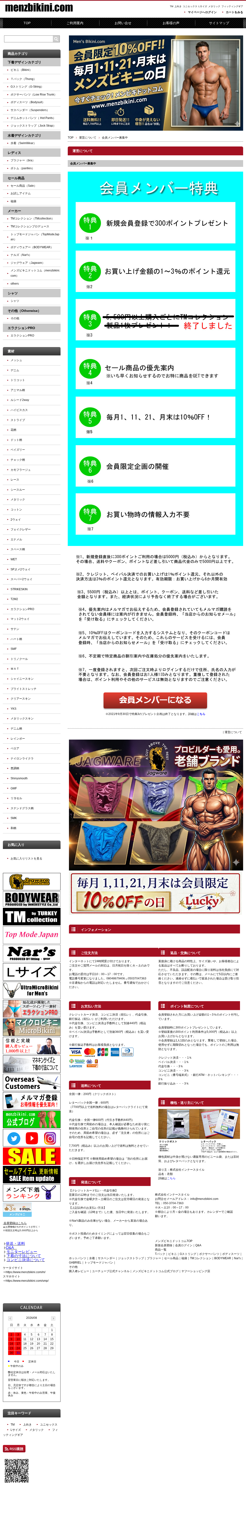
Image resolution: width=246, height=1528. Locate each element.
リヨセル (16, 798)
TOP (27, 23)
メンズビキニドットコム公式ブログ (155, 1271)
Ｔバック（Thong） (23, 79)
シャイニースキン (22, 678)
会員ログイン (183, 1245)
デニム (15, 370)
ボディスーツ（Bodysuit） (28, 102)
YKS (13, 708)
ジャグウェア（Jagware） (28, 262)
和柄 (13, 828)
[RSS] (14, 1450)
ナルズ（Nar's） (21, 255)
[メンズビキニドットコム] (39, 14)
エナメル (16, 539)
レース (15, 479)
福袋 (184, 1258)
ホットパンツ (77, 1258)
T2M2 (14, 599)
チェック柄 (18, 459)
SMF (14, 649)
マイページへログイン (202, 12)
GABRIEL (75, 1262)
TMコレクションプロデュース (30, 226)
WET (14, 559)
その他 (15, 318)
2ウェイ (16, 519)
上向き (178, 6)
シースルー (18, 489)
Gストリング (188, 1254)
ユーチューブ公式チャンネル (110, 1271)
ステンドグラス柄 (22, 808)
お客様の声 (171, 23)
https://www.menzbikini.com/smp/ (27, 1280)
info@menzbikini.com (204, 1199)
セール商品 (171, 1258)
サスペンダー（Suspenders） (30, 110)
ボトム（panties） (23, 168)
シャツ (15, 301)
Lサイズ (202, 6)
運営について (87, 137)
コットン (16, 509)
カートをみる (234, 12)
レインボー (18, 738)
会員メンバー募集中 (83, 163)
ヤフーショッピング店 (195, 1271)
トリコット (18, 380)
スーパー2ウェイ (21, 579)
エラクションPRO (22, 335)
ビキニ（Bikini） (21, 70)
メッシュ (16, 360)
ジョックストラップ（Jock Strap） (33, 125)
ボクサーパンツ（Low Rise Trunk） (34, 94)
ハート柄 (16, 639)
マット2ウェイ (20, 619)
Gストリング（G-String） (27, 86)
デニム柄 (16, 728)
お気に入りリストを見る (26, 858)
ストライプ (18, 420)
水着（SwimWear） (23, 143)
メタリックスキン (22, 718)
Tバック (160, 1254)
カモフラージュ (21, 470)
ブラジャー (154, 1258)
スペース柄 (18, 549)
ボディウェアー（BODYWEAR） (32, 247)
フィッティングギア (232, 6)
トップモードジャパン (98, 1262)
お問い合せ (123, 23)
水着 (92, 1258)
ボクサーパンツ (209, 1254)
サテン (15, 629)
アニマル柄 (18, 390)
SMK (14, 818)
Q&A (198, 1245)
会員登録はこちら (15, 1223)
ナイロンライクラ (22, 758)
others (15, 283)
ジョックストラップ (131, 1258)
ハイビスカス (19, 410)
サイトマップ (219, 23)
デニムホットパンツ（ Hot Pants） (33, 118)
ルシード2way (20, 400)
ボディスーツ (231, 1254)
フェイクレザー (21, 529)
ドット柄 (16, 440)
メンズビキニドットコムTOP (173, 1241)
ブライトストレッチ (24, 689)
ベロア (15, 748)
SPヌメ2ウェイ (21, 569)
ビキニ (172, 1254)
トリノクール (19, 659)
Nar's (237, 1258)
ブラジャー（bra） (23, 160)
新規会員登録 (163, 1245)
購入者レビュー (79, 1271)
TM (171, 6)
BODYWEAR (222, 1258)
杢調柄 (15, 768)
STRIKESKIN (19, 589)
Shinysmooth (19, 778)
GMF (14, 788)
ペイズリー (18, 449)
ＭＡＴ (15, 668)
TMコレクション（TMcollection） (32, 218)
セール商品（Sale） (24, 185)
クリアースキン (21, 698)
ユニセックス (190, 6)
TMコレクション (200, 1258)
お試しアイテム (21, 193)
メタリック (214, 6)
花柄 (13, 430)
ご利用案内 (75, 23)
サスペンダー (106, 1258)
